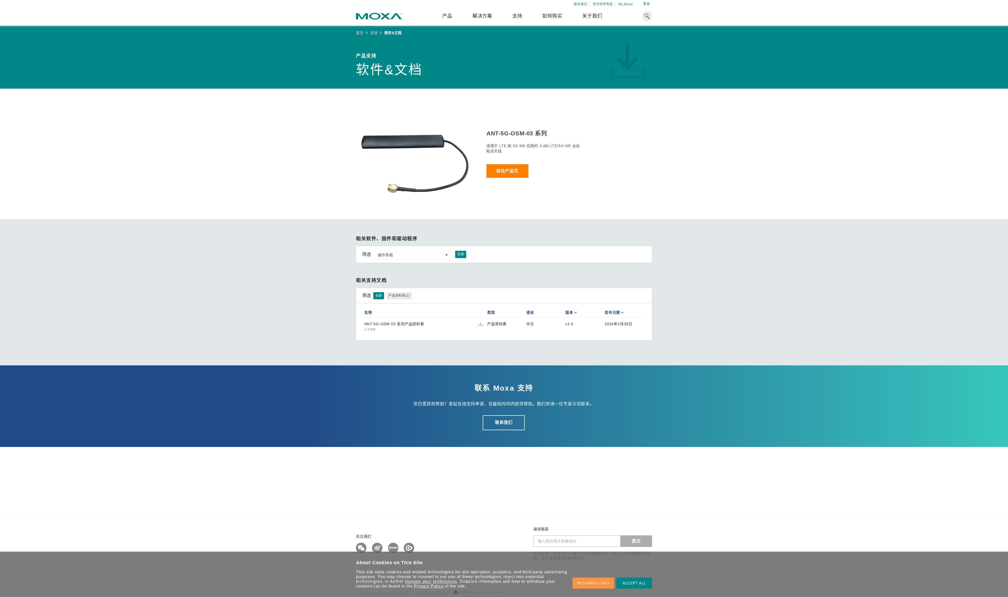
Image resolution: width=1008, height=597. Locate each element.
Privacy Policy (428, 586)
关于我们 (592, 16)
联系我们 (580, 4)
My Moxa (625, 4)
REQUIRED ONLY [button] (593, 583)
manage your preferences (431, 581)
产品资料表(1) (399, 295)
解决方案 (482, 16)
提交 (636, 541)
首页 (359, 33)
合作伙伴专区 (603, 4)
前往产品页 (507, 171)
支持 (517, 16)
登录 (646, 4)
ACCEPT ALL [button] (634, 583)
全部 (460, 254)
